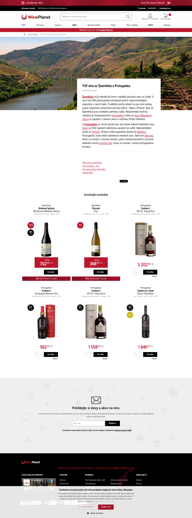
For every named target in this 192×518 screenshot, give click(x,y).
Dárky (113, 25)
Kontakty (167, 25)
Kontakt (139, 480)
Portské (96, 131)
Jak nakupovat (90, 484)
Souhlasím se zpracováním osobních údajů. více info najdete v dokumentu (97, 430)
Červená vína (64, 484)
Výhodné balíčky (93, 25)
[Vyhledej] (128, 16)
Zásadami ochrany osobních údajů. (104, 501)
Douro (85, 128)
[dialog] (96, 502)
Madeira (141, 131)
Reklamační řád (116, 484)
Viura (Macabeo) (143, 115)
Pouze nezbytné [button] (87, 507)
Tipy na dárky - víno (90, 166)
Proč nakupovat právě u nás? (95, 480)
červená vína (105, 143)
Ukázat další (87, 173)
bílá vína (148, 135)
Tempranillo (117, 115)
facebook (142, 8)
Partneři (139, 484)
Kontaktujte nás (165, 8)
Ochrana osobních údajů (123, 430)
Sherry (85, 119)
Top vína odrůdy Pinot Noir (94, 169)
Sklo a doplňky (132, 25)
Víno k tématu (33, 34)
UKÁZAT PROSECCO (106, 30)
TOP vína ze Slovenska (92, 163)
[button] (96, 513)
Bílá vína (63, 480)
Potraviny (40, 25)
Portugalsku (90, 124)
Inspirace (58, 25)
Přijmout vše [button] (106, 507)
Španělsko (87, 96)
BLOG (151, 25)
